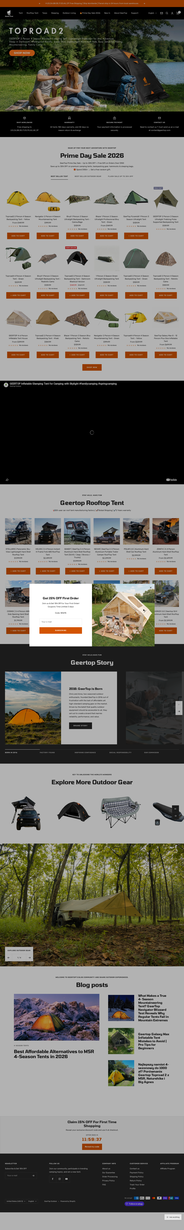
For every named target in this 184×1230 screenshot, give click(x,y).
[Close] (151, 588)
